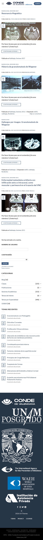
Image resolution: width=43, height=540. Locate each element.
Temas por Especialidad (10, 300)
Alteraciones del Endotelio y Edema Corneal (22, 371)
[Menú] (3, 3)
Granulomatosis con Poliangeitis (18, 316)
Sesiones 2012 (14, 64)
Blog (3, 280)
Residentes (11, 114)
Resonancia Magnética (12, 13)
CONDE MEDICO (30, 19)
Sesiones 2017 (14, 11)
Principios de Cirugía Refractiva (18, 358)
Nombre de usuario (10, 244)
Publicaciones (6, 288)
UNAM (4, 303)
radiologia (4, 114)
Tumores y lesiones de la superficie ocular (21, 351)
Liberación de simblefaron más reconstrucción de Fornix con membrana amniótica (23, 337)
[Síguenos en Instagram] (20, 507)
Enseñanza (16, 530)
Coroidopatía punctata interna (18, 344)
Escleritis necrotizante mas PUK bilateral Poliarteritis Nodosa (21, 378)
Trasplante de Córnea (14, 364)
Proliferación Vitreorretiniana (17, 329)
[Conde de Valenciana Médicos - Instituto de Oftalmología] (19, 3)
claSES (36, 112)
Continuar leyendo (11, 51)
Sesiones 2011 (14, 177)
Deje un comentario (35, 114)
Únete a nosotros (5, 268)
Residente (24, 530)
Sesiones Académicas (9, 292)
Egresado (32, 530)
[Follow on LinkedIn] (25, 507)
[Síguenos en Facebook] (17, 507)
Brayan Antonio (30, 72)
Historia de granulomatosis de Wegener (19, 66)
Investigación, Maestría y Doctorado (22, 531)
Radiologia (5, 11)
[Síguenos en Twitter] (23, 507)
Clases (4, 284)
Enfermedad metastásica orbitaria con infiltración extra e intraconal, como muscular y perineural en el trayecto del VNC (21, 182)
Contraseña (7, 255)
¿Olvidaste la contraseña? (7, 266)
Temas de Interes (8, 296)
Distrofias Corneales (14, 322)
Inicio (8, 530)
